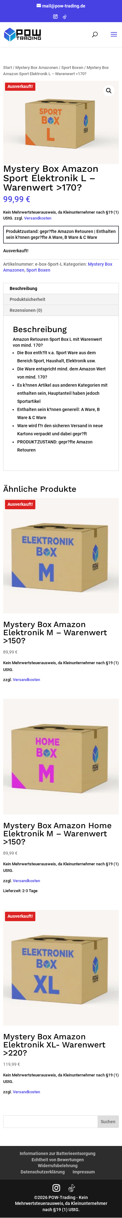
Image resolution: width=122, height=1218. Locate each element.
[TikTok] (64, 18)
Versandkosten (37, 218)
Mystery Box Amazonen (36, 67)
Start (7, 67)
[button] (108, 90)
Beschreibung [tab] (23, 288)
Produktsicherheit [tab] (27, 299)
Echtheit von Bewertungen (58, 1159)
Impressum (84, 1171)
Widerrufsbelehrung (58, 1165)
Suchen (108, 1121)
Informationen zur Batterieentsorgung (57, 1153)
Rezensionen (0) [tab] (26, 310)
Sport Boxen (72, 67)
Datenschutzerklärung (43, 1171)
